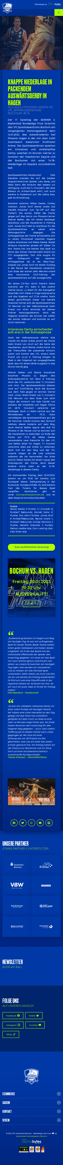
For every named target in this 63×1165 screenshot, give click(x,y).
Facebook (11, 1015)
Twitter (32, 1015)
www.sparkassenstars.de (30, 495)
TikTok (9, 1034)
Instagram (11, 1025)
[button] (11, 587)
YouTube (33, 1025)
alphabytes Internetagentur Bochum (31, 1136)
